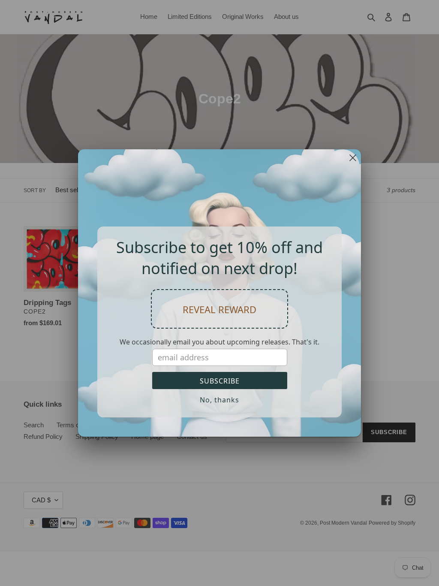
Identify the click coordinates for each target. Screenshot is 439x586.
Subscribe (220, 381)
